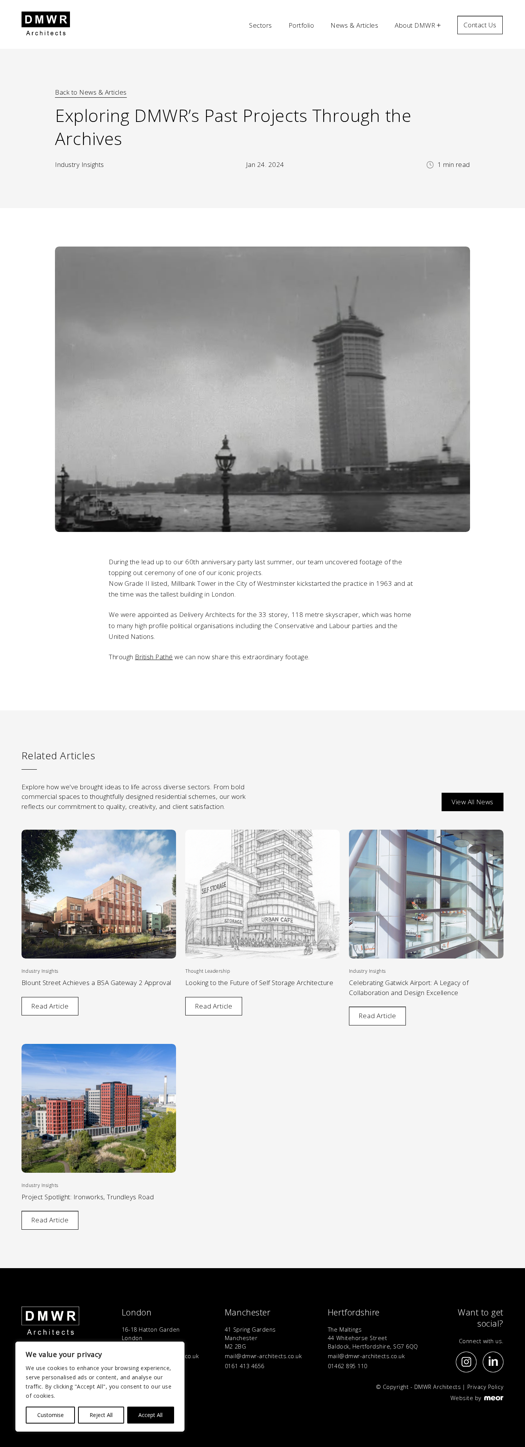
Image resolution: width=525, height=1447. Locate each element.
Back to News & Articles (91, 92)
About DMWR (415, 25)
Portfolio (301, 25)
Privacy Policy (485, 1386)
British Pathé (154, 656)
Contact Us (480, 24)
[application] (262, 567)
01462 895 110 (347, 1366)
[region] (99, 1387)
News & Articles (354, 25)
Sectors (260, 25)
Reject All (101, 1415)
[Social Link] (466, 1362)
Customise (50, 1415)
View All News (472, 801)
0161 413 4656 (244, 1366)
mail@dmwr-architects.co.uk (263, 1356)
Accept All (150, 1415)
